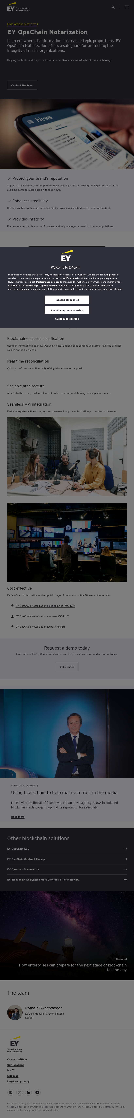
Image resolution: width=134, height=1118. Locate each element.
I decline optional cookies (67, 310)
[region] (67, 287)
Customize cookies (67, 318)
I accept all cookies (67, 299)
